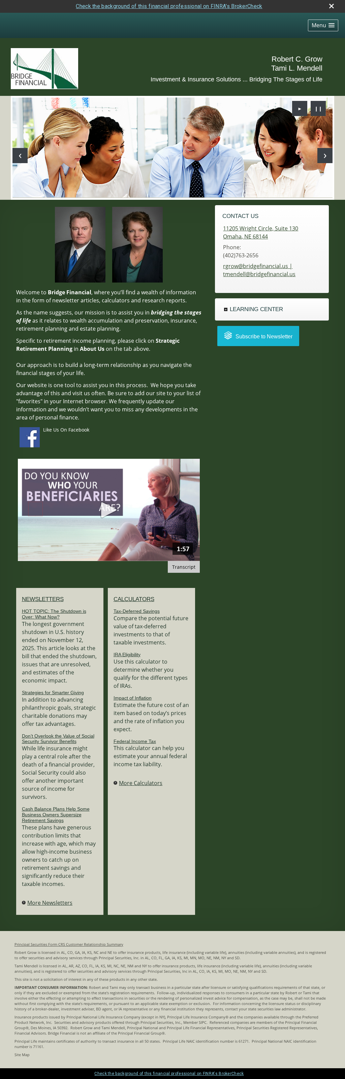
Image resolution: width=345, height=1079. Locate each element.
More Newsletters (49, 902)
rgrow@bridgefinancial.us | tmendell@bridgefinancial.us (259, 270)
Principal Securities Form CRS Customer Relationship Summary (68, 944)
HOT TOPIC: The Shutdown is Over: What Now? (54, 614)
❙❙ (318, 108)
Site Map (22, 1054)
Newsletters (43, 599)
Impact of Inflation (133, 698)
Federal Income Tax (135, 741)
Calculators (134, 599)
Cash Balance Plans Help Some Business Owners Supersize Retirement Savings (56, 814)
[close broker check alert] (331, 6)
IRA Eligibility (127, 654)
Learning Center (256, 309)
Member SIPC (195, 1022)
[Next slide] (325, 155)
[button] (323, 25)
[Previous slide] (20, 155)
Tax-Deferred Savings (137, 611)
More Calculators (140, 783)
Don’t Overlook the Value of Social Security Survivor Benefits (58, 738)
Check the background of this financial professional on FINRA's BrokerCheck (169, 6)
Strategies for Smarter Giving (53, 692)
